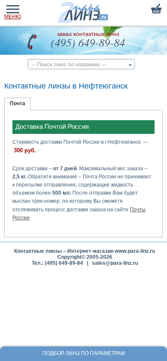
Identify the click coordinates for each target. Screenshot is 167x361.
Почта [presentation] (17, 104)
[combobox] (81, 64)
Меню (12, 17)
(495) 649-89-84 (88, 42)
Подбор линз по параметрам (83, 353)
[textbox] (81, 64)
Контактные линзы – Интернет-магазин (63, 251)
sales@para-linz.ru (115, 263)
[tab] (17, 104)
